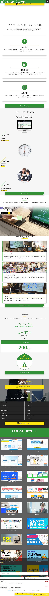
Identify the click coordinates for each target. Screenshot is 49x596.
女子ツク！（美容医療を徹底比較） (12, 530)
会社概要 (3, 418)
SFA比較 (37, 530)
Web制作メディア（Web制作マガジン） (37, 498)
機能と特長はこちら (24, 105)
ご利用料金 (4, 405)
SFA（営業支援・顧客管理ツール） (12, 481)
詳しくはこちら (24, 193)
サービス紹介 (4, 402)
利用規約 (9, 590)
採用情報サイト (37, 514)
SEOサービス (12, 451)
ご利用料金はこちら (24, 372)
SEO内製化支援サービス (37, 451)
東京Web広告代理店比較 (37, 561)
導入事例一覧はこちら (24, 305)
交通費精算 (4, 413)
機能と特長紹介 (5, 410)
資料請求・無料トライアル (41, 594)
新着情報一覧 (4, 415)
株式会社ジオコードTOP (11, 514)
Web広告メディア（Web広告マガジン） (11, 498)
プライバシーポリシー (17, 590)
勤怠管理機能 (4, 587)
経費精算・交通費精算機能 (15, 587)
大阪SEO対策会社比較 (12, 561)
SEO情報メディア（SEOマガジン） (37, 482)
